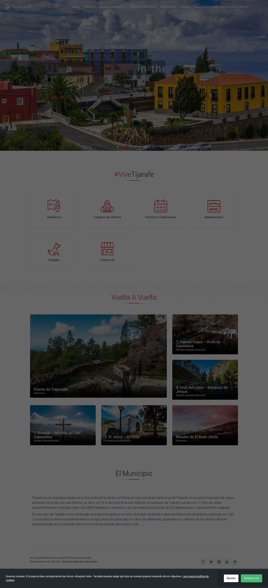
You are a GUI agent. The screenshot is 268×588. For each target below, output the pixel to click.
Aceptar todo (251, 578)
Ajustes (231, 578)
